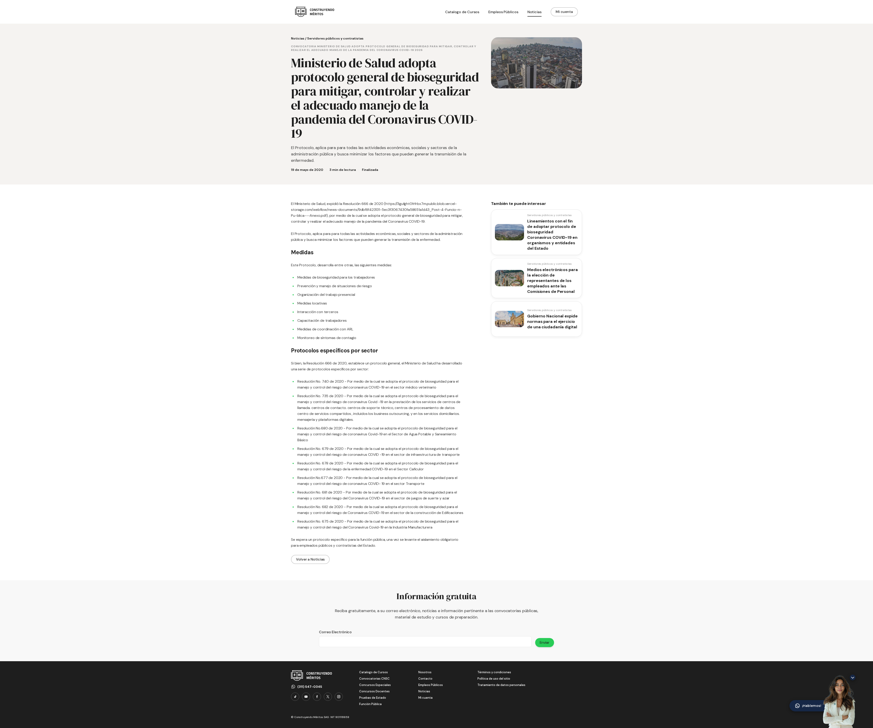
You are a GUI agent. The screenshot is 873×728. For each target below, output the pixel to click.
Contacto (425, 679)
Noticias (297, 38)
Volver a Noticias (310, 559)
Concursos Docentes (374, 691)
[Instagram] (339, 697)
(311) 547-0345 (309, 687)
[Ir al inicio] (314, 12)
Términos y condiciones (494, 672)
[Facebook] (317, 697)
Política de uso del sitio (493, 679)
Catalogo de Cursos (373, 672)
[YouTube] (306, 697)
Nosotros (424, 672)
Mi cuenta (564, 11)
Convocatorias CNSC (374, 679)
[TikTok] (295, 697)
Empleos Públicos (430, 685)
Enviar (544, 642)
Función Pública (370, 704)
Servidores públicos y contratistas (335, 38)
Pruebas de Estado (372, 698)
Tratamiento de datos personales (501, 685)
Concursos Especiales (375, 685)
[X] (328, 697)
